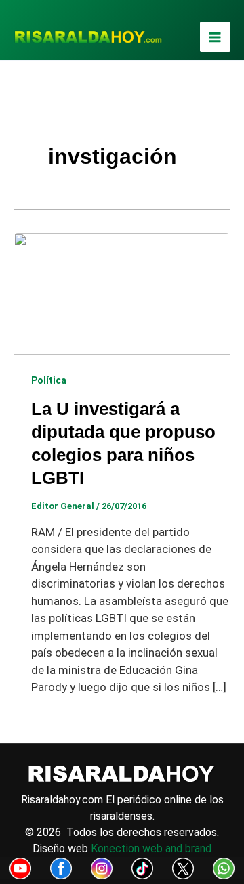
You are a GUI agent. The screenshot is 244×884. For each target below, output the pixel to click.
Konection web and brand (151, 848)
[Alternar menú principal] (215, 37)
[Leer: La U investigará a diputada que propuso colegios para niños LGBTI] (122, 292)
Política (48, 380)
